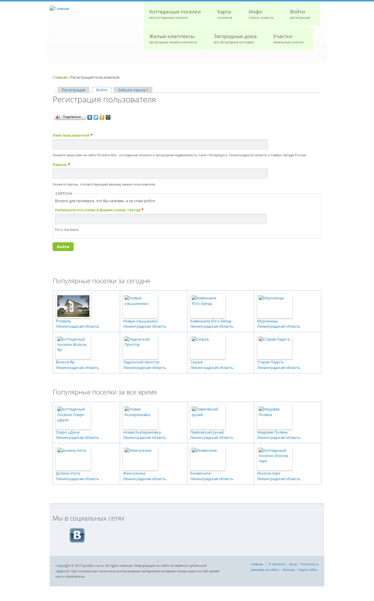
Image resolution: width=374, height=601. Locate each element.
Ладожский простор (141, 362)
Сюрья (196, 362)
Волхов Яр (65, 362)
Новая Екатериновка (142, 432)
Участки (288, 38)
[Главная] (59, 8)
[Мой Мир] (108, 117)
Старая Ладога (270, 362)
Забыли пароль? (133, 89)
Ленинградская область (77, 326)
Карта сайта (308, 569)
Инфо (261, 14)
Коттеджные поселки (175, 14)
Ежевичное (200, 473)
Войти (300, 14)
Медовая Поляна (272, 432)
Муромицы (267, 321)
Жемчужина (134, 473)
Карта (224, 14)
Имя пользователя (73, 135)
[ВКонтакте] (90, 117)
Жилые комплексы (173, 38)
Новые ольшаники (140, 321)
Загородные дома (235, 38)
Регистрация (73, 89)
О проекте (277, 564)
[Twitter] (96, 117)
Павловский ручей (207, 432)
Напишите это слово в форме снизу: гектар (99, 209)
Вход (293, 564)
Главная (60, 77)
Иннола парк (269, 473)
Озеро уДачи (67, 432)
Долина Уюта (68, 473)
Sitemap (288, 569)
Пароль (61, 164)
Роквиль (63, 321)
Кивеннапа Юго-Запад (210, 321)
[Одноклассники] (102, 117)
